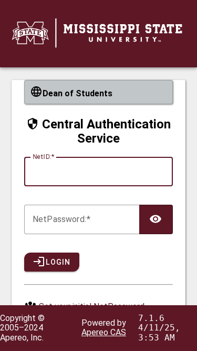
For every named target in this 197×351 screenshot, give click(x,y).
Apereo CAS (103, 332)
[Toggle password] (156, 219)
